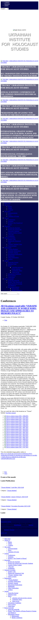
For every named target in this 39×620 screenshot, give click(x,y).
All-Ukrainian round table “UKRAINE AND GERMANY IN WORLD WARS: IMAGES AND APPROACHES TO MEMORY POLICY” (19, 309)
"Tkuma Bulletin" (12, 490)
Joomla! (31, 525)
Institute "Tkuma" (9, 530)
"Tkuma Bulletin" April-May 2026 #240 (12, 487)
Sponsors (7, 4)
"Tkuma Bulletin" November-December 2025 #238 (15, 506)
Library (6, 5)
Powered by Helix (6, 521)
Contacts (6, 2)
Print (5, 320)
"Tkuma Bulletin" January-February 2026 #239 (14, 497)
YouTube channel (11, 413)
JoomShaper (17, 525)
